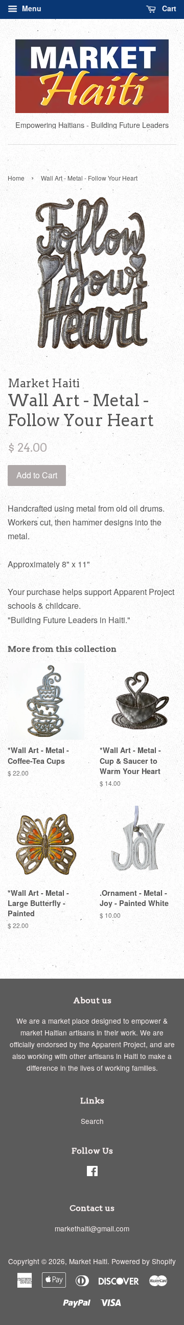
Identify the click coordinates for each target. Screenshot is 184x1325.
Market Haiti (88, 1261)
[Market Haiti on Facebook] (92, 1172)
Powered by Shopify (143, 1261)
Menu (30, 8)
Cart (168, 8)
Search (92, 1121)
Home (16, 177)
